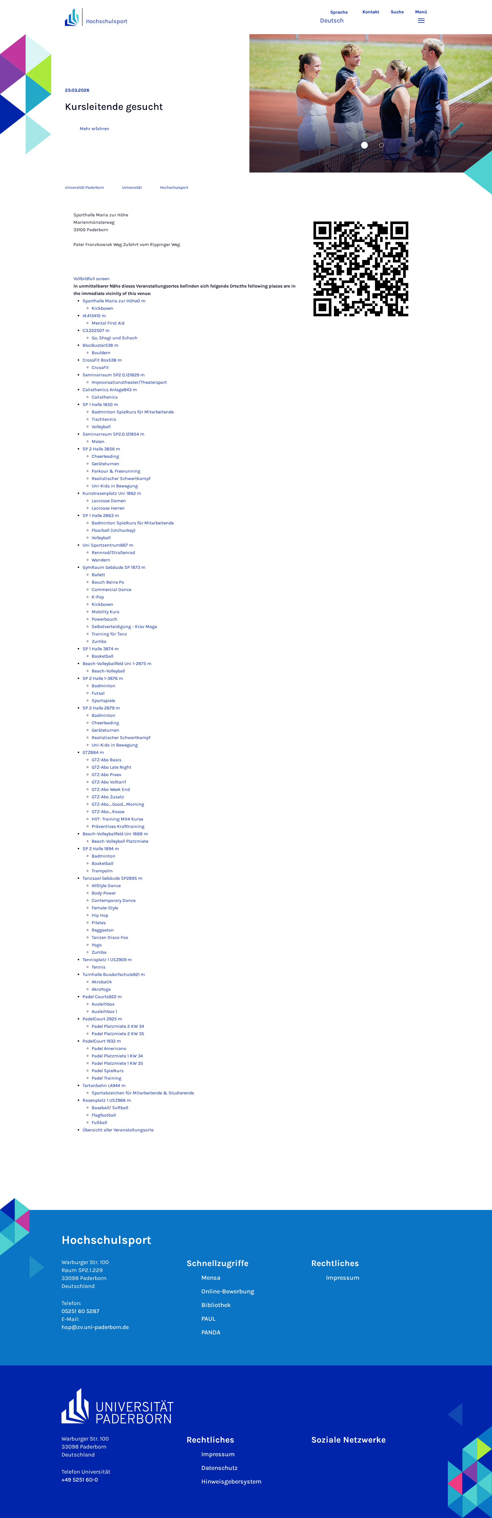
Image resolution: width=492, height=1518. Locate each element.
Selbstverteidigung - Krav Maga (124, 626)
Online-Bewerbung (227, 1291)
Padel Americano (109, 1048)
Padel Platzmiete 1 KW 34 (117, 1056)
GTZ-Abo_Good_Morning (118, 804)
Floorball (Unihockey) (114, 530)
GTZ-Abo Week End (111, 789)
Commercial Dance (111, 589)
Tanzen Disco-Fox (110, 937)
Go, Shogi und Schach (115, 337)
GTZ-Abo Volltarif (109, 782)
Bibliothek (216, 1305)
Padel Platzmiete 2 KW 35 (118, 1033)
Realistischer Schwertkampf (121, 478)
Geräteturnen (105, 463)
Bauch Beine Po (108, 582)
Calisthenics (105, 397)
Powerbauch (104, 619)
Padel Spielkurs (108, 1070)
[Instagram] (318, 1458)
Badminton (103, 685)
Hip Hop (100, 915)
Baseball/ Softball (110, 1107)
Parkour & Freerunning (116, 471)
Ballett (98, 574)
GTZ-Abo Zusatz (108, 796)
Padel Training (106, 1078)
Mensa (210, 1277)
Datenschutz (219, 1468)
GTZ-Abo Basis (106, 759)
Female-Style (105, 907)
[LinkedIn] (354, 1458)
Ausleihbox (103, 1004)
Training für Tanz (109, 634)
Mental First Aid (108, 323)
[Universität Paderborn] (246, 1405)
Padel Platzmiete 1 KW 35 (117, 1063)
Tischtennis (104, 419)
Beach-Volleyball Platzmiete (120, 841)
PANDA (210, 1332)
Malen (98, 441)
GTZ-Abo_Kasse (108, 811)
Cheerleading (105, 456)
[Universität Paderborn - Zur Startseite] (72, 17)
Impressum (343, 1277)
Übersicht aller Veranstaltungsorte (118, 1130)
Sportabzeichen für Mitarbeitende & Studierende (143, 1093)
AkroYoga (101, 989)
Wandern (101, 560)
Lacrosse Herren (108, 508)
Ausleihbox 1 (104, 1011)
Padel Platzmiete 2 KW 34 (118, 1026)
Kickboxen (102, 308)
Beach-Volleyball (108, 671)
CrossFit (100, 367)
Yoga (97, 944)
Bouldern (101, 352)
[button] (338, 17)
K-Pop (98, 597)
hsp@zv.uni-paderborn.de (95, 1327)
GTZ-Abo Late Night (111, 767)
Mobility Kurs (105, 611)
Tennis (98, 967)
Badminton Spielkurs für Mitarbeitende (133, 412)
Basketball (102, 656)
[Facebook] (336, 1458)
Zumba (99, 641)
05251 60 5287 (80, 1311)
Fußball (99, 1122)
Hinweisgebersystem (231, 1481)
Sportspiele (103, 700)
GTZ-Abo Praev (106, 774)
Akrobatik (102, 981)
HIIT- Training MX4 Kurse (117, 819)
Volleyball (101, 426)
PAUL (208, 1318)
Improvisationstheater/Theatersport (129, 382)
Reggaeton (103, 930)
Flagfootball (104, 1115)
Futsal (98, 693)
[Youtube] (372, 1458)
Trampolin (102, 870)
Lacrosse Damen (109, 500)
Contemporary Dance (114, 900)
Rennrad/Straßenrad (113, 552)
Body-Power (104, 893)
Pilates (99, 922)
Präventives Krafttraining (118, 826)
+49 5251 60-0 (80, 1479)
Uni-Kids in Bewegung (115, 486)
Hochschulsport (107, 21)
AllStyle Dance (106, 885)
